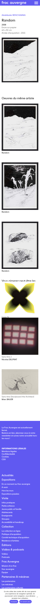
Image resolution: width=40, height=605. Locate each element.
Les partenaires (8, 581)
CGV (4, 459)
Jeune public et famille (11, 509)
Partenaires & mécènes (15, 576)
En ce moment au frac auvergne (16, 484)
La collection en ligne (11, 531)
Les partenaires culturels (12, 588)
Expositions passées (10, 494)
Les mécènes (7, 584)
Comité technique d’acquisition (15, 537)
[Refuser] (37, 597)
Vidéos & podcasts (13, 549)
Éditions (6, 545)
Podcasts (6, 557)
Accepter (14, 602)
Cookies (5, 456)
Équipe (5, 572)
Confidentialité (8, 454)
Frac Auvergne (10, 561)
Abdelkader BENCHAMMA (14, 15)
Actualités (7, 475)
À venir (5, 487)
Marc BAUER (7, 399)
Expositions (8, 479)
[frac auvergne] (14, 4)
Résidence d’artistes (10, 540)
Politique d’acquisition (11, 534)
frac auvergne (8, 569)
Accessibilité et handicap (13, 522)
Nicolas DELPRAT (9, 359)
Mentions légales (9, 451)
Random (5, 153)
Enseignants (7, 515)
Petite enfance (8, 506)
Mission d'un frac (9, 566)
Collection (8, 526)
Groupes (5, 519)
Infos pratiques (8, 502)
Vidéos (5, 554)
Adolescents (7, 512)
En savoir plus (25, 602)
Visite (5, 498)
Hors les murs (7, 490)
